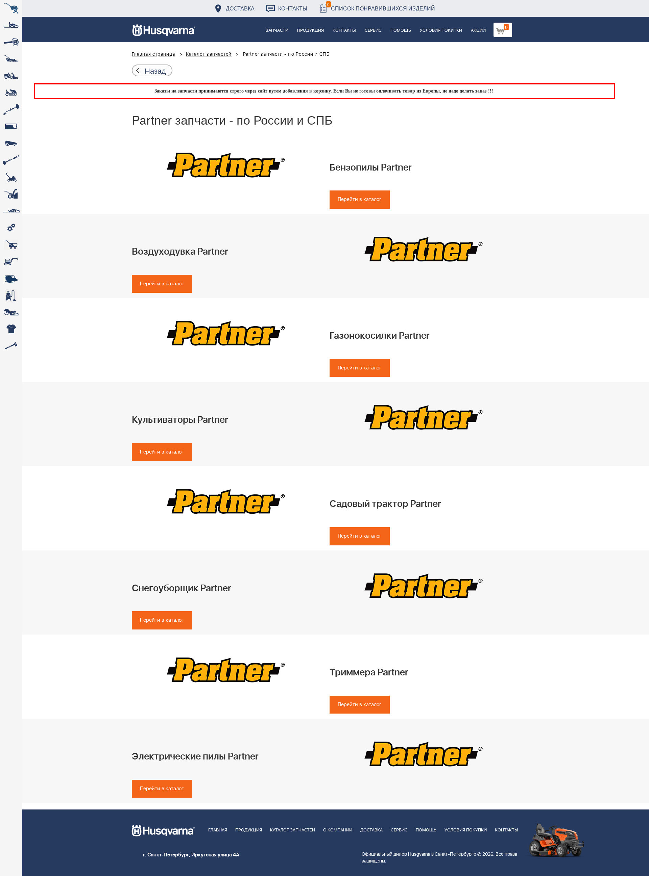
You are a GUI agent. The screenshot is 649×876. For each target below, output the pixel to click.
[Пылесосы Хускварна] (11, 295)
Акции (478, 30)
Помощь (400, 30)
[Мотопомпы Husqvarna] (11, 278)
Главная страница (153, 54)
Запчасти (277, 30)
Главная (217, 830)
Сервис (373, 30)
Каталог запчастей (209, 54)
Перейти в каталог (360, 199)
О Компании (337, 830)
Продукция (310, 30)
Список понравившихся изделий (381, 6)
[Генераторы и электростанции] (11, 244)
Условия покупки (441, 30)
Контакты (292, 8)
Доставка (240, 8)
